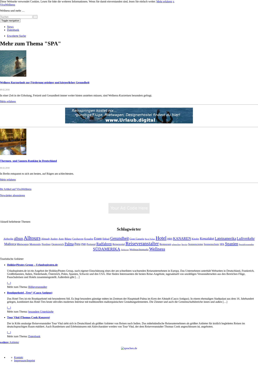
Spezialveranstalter (246, 244)
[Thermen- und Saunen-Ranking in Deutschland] (13, 154)
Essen (98, 238)
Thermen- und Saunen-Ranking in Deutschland (28, 160)
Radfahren (104, 244)
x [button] (173, 1)
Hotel (161, 238)
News (10, 26)
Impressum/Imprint (24, 360)
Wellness (157, 248)
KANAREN (182, 238)
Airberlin (8, 238)
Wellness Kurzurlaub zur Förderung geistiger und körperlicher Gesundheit (44, 82)
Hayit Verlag (150, 239)
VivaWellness (7, 4)
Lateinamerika (225, 238)
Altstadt (45, 238)
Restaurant (165, 244)
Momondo (35, 244)
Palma (69, 244)
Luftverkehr (246, 238)
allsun (18, 238)
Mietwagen (23, 244)
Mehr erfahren (164, 1)
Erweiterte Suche (16, 35)
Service (184, 244)
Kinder (195, 238)
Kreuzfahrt (207, 238)
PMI (83, 244)
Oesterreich (57, 244)
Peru (77, 244)
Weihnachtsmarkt (139, 249)
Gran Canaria (137, 238)
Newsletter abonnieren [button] (12, 195)
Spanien (231, 243)
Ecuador (88, 238)
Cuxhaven (78, 238)
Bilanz (68, 238)
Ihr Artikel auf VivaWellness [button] (15, 189)
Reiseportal (119, 244)
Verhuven (125, 250)
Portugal (91, 244)
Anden (54, 238)
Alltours (32, 238)
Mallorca (10, 244)
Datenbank (13, 29)
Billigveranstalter (37, 286)
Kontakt (18, 357)
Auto (61, 238)
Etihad (106, 238)
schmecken (176, 244)
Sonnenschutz (211, 244)
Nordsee (46, 244)
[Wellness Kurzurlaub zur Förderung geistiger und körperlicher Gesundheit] (13, 75)
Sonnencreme (195, 244)
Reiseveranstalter (142, 243)
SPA (222, 244)
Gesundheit (119, 238)
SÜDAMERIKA (106, 249)
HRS (169, 238)
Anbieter (9, 342)
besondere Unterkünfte (41, 311)
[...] (9, 283)
